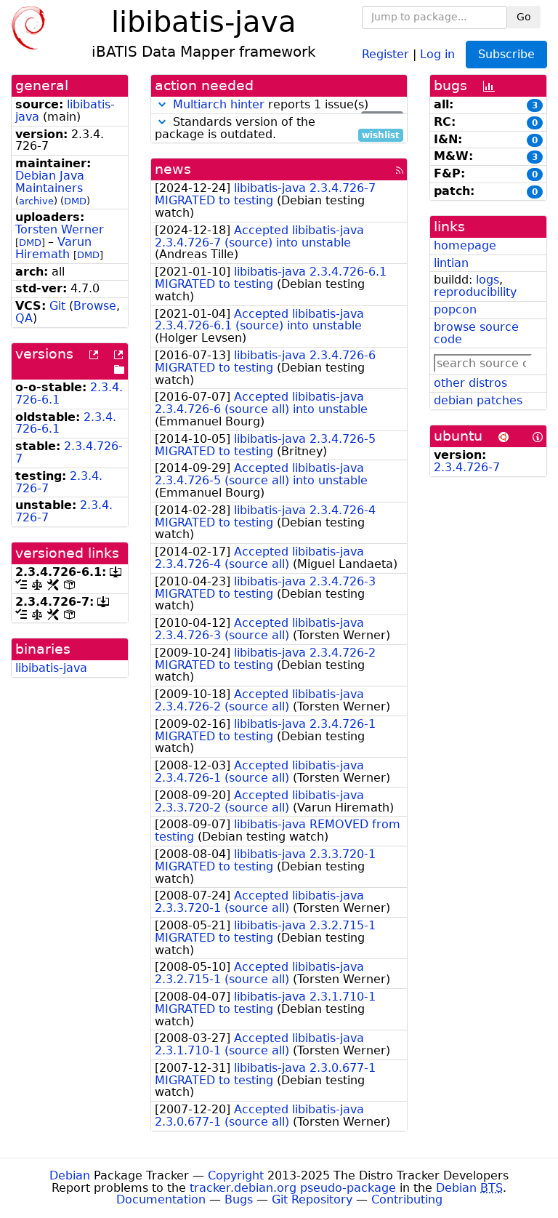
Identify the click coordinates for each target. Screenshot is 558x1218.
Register (385, 53)
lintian (451, 263)
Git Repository (312, 1199)
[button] (162, 104)
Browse (94, 306)
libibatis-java (51, 668)
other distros (470, 383)
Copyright (236, 1175)
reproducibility (475, 292)
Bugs (239, 1199)
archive (36, 201)
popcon (455, 309)
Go (524, 17)
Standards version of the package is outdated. (277, 128)
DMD (75, 201)
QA (24, 318)
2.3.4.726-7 (69, 452)
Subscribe (506, 54)
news (173, 169)
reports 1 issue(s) (286, 105)
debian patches (478, 400)
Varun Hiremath (53, 248)
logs (487, 280)
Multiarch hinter (218, 104)
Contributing (406, 1199)
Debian (69, 1175)
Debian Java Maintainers (49, 182)
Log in (437, 53)
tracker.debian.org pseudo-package (293, 1188)
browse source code (476, 333)
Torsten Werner (59, 229)
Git (57, 306)
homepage (465, 245)
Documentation (161, 1199)
